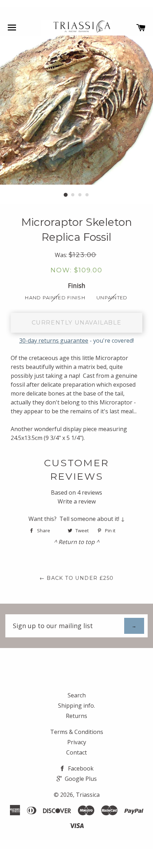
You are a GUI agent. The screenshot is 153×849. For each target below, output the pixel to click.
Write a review (77, 501)
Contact (76, 752)
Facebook (80, 768)
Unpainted (112, 297)
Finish (76, 285)
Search (77, 695)
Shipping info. (76, 705)
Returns (76, 716)
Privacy (76, 742)
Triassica (88, 795)
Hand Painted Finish (55, 297)
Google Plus (80, 779)
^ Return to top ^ (76, 542)
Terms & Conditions (76, 732)
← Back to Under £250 (76, 578)
